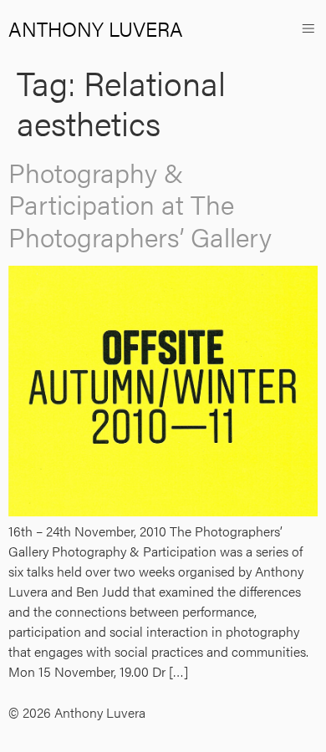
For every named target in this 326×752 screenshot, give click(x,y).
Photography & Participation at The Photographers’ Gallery (140, 204)
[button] (308, 28)
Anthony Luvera (95, 28)
